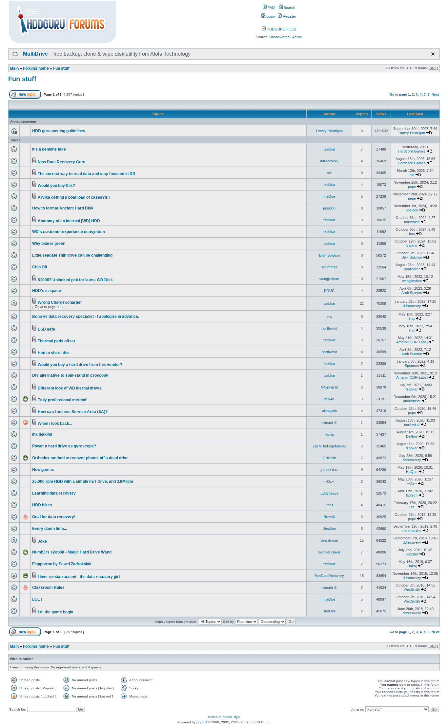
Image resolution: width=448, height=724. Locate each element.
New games (43, 469)
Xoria (329, 434)
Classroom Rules (48, 587)
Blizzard (411, 554)
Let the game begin (55, 612)
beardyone (329, 540)
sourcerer (329, 267)
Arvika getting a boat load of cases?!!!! (74, 197)
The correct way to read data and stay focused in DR (86, 174)
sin (329, 173)
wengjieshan (329, 279)
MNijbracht (329, 387)
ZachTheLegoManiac (329, 446)
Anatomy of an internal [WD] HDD (69, 221)
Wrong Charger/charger (60, 302)
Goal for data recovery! (53, 517)
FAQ (271, 7)
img (329, 316)
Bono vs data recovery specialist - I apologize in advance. (85, 316)
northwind (411, 222)
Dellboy (412, 436)
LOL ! (37, 599)
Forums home (36, 68)
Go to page (398, 94)
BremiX (329, 517)
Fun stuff (61, 68)
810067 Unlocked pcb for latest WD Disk (75, 280)
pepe (412, 187)
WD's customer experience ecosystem (68, 231)
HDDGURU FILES (281, 29)
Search (289, 7)
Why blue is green (48, 243)
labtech (411, 495)
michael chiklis (329, 552)
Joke (42, 541)
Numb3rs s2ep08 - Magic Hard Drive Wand (72, 552)
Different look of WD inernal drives (70, 388)
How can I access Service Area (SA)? (73, 411)
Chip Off (39, 267)
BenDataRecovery (329, 576)
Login (270, 16)
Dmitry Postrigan (329, 131)
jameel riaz (329, 470)
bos (412, 234)
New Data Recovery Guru (61, 162)
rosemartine (411, 531)
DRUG (329, 291)
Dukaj (412, 566)
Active (297, 37)
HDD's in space (46, 290)
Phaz (329, 505)
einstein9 (329, 423)
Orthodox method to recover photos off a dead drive (80, 458)
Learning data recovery (54, 493)
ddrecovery (329, 161)
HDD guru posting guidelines (58, 131)
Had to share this (54, 353)
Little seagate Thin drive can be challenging (72, 255)
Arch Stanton (411, 293)
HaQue (329, 196)
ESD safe (46, 329)
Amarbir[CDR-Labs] (412, 342)
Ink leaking (42, 434)
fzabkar (329, 149)
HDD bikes (42, 505)
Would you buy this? (56, 185)
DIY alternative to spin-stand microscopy (70, 375)
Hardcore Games (412, 151)
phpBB (201, 722)
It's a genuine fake (49, 149)
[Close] (433, 54)
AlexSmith (412, 589)
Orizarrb (329, 458)
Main (14, 68)
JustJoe (329, 529)
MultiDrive (35, 54)
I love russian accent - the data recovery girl (79, 576)
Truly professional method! (63, 400)
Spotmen (412, 366)
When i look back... (55, 423)
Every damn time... (49, 528)
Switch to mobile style (224, 717)
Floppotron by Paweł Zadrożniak (62, 564)
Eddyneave (329, 493)
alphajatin (329, 411)
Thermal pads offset (56, 341)
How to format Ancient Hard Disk (62, 208)
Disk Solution (329, 255)
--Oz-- (329, 481)
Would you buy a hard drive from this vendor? (80, 364)
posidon (329, 208)
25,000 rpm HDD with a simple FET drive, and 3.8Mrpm (82, 481)
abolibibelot (411, 401)
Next (435, 94)
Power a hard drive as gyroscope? (64, 446)
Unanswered (279, 37)
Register (289, 16)
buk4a (329, 399)
